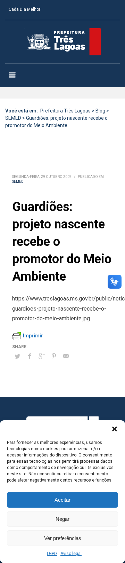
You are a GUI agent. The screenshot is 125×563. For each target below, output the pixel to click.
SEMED (18, 181)
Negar (62, 519)
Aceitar (62, 500)
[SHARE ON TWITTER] (17, 356)
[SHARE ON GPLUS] (41, 356)
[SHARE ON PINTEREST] (54, 356)
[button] (114, 428)
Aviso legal (71, 553)
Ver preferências (62, 538)
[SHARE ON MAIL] (66, 356)
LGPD (52, 553)
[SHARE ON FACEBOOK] (29, 356)
